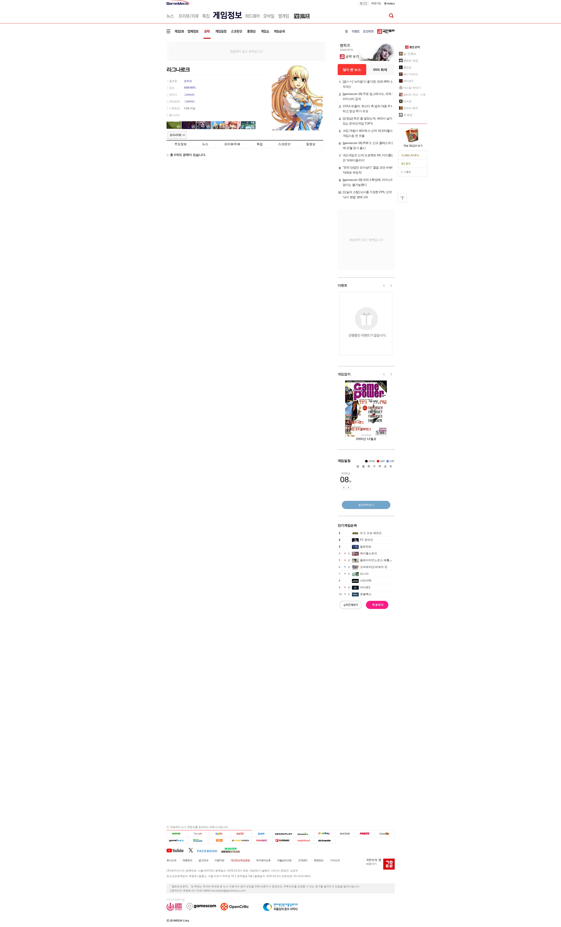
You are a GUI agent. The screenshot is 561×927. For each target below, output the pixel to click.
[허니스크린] (241, 840)
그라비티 (189, 94)
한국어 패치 (410, 108)
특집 (260, 144)
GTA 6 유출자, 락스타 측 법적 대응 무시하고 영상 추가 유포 (368, 108)
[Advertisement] (148, 67)
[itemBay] (324, 833)
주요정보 (180, 144)
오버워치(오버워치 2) (373, 567)
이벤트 (342, 285)
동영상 (310, 144)
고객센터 (302, 860)
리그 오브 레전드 (371, 533)
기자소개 (334, 860)
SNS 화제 (380, 69)
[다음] (219, 833)
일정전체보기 (366, 504)
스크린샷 (284, 144)
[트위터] (192, 850)
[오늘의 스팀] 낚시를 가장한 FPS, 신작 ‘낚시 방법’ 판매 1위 (367, 194)
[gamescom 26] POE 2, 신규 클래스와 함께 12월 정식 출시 (368, 145)
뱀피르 (407, 67)
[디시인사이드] (324, 840)
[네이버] (177, 833)
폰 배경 (408, 115)
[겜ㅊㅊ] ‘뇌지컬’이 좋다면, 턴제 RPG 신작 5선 (368, 84)
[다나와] (303, 833)
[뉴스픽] (262, 840)
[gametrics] (177, 840)
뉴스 (205, 144)
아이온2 (365, 587)
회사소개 (171, 860)
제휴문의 (187, 860)
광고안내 (203, 860)
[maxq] (365, 833)
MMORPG (190, 87)
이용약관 (219, 860)
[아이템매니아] (198, 840)
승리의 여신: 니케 (414, 94)
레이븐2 (408, 81)
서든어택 (365, 580)
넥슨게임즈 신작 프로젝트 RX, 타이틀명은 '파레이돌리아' (368, 157)
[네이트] (241, 833)
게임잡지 (344, 374)
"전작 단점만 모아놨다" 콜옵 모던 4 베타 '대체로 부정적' (368, 170)
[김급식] (219, 840)
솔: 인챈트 (409, 53)
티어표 (407, 101)
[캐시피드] (303, 840)
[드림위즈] (384, 833)
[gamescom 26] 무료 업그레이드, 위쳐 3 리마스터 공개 (368, 96)
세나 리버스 (410, 74)
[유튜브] (177, 850)
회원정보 (318, 860)
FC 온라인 (366, 539)
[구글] (198, 833)
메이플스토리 (368, 553)
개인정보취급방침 (240, 860)
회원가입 (376, 3)
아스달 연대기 (412, 87)
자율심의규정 (284, 860)
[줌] (262, 833)
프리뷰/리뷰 (232, 144)
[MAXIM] (345, 833)
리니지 (364, 573)
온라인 (188, 81)
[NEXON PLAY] (283, 833)
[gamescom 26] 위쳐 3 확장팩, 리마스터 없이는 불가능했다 (368, 182)
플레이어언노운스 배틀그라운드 (380, 560)
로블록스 (365, 594)
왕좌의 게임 (410, 60)
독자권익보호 (263, 860)
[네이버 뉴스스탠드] (233, 850)
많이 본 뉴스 (352, 69)
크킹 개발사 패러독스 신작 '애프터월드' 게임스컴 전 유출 (368, 133)
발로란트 (365, 546)
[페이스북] (209, 850)
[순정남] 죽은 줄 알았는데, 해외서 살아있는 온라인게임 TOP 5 (367, 121)
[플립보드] (283, 840)
